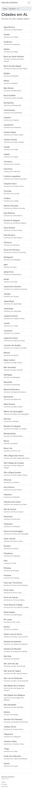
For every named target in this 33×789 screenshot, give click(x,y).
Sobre (3, 782)
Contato (4, 784)
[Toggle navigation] (29, 2)
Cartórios (4, 786)
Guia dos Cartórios (9, 2)
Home (5, 9)
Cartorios (12, 9)
